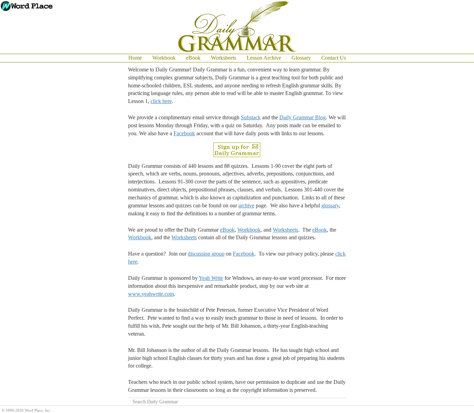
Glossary (301, 58)
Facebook (184, 133)
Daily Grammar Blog (302, 117)
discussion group (206, 254)
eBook (193, 58)
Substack (251, 117)
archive (246, 205)
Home (135, 58)
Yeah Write (211, 278)
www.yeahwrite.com (151, 294)
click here (161, 101)
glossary (330, 205)
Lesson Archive (264, 58)
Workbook (164, 58)
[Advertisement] (446, 166)
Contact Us (333, 58)
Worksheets (223, 58)
